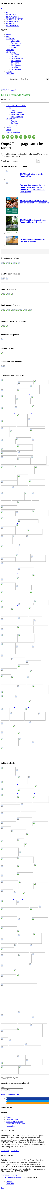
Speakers (14, 123)
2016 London (16, 61)
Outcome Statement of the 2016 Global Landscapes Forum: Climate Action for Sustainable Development (32, 188)
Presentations (16, 43)
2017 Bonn (15, 54)
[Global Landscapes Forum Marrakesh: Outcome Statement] (7, 183)
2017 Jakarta (15, 56)
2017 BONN (11, 15)
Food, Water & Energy (14, 1122)
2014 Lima (15, 67)
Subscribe (5, 1090)
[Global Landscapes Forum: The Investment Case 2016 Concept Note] (12, 213)
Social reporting (17, 117)
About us (9, 1182)
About (8, 34)
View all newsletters (9, 1094)
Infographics (15, 41)
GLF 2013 (15, 1151)
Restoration (10, 1126)
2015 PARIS (11, 23)
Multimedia (10, 39)
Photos (8, 130)
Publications (15, 45)
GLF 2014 (5, 1151)
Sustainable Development (15, 1124)
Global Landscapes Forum (11, 1177)
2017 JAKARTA (12, 17)
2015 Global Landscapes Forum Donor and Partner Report (33, 221)
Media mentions (17, 112)
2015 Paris (15, 63)
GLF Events (10, 52)
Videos (13, 47)
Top (2, 1188)
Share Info (10, 74)
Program (9, 119)
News (8, 37)
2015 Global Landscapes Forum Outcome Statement (33, 240)
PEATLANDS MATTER (16, 106)
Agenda (14, 121)
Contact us (10, 1184)
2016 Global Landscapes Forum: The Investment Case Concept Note (34, 202)
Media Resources (17, 114)
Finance (9, 1117)
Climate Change (12, 1119)
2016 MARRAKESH (14, 19)
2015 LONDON (12, 26)
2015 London (16, 65)
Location (14, 125)
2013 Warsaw (16, 69)
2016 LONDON (12, 21)
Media (9, 108)
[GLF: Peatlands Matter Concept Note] (7, 172)
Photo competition (13, 132)
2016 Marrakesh (17, 58)
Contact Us (10, 50)
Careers (9, 72)
